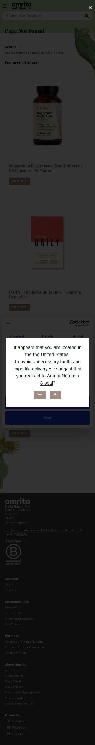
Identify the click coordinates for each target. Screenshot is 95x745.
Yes (39, 394)
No (55, 394)
